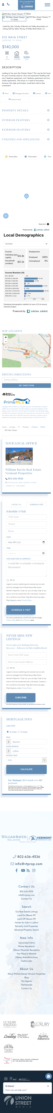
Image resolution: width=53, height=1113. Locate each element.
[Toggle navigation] (47, 4)
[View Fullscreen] (6, 347)
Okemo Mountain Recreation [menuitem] (26, 949)
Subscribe (20, 697)
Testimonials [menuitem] (26, 984)
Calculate (26, 769)
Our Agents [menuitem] (26, 981)
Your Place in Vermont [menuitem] (26, 953)
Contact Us (10, 486)
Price (8, 737)
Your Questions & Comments (18, 559)
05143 (42, 427)
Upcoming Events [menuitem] (26, 942)
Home (4, 427)
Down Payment (12, 746)
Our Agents (20, 486)
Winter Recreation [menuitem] (26, 946)
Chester (35, 427)
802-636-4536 (8, 3)
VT (19, 427)
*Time (8, 548)
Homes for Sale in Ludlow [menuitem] (26, 922)
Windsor (26, 427)
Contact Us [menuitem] (26, 988)
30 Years (13, 732)
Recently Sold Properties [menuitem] (26, 926)
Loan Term (10, 726)
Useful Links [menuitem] (26, 960)
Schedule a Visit (36, 505)
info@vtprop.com (28, 864)
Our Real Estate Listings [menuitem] (26, 911)
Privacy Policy (26, 600)
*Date (8, 537)
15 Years (23, 732)
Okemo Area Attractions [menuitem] (26, 957)
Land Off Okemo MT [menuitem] (26, 918)
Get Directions (26, 385)
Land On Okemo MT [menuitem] (26, 915)
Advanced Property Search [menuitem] (26, 929)
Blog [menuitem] (26, 977)
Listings (12, 427)
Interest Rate (12, 755)
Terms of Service (24, 620)
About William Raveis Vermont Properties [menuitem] (26, 973)
